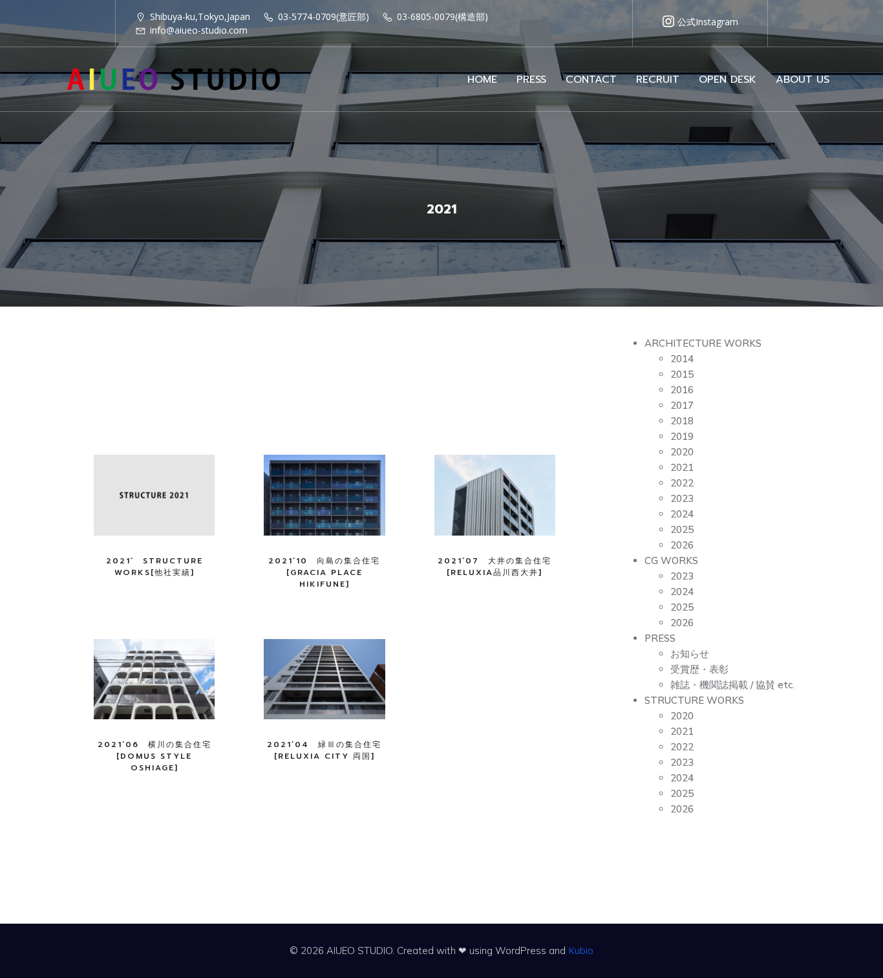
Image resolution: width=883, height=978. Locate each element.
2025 (682, 529)
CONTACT (591, 79)
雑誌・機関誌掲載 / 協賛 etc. (732, 685)
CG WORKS (671, 560)
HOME (482, 79)
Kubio (580, 950)
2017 (682, 405)
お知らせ (689, 653)
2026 (682, 545)
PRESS (531, 79)
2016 (682, 390)
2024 (682, 514)
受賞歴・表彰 (699, 669)
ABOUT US (802, 79)
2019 (682, 436)
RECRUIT (657, 79)
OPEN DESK (727, 79)
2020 (682, 452)
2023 (682, 498)
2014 (682, 359)
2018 (682, 421)
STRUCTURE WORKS (694, 700)
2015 (682, 374)
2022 (682, 483)
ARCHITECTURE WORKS (702, 343)
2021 (682, 467)
